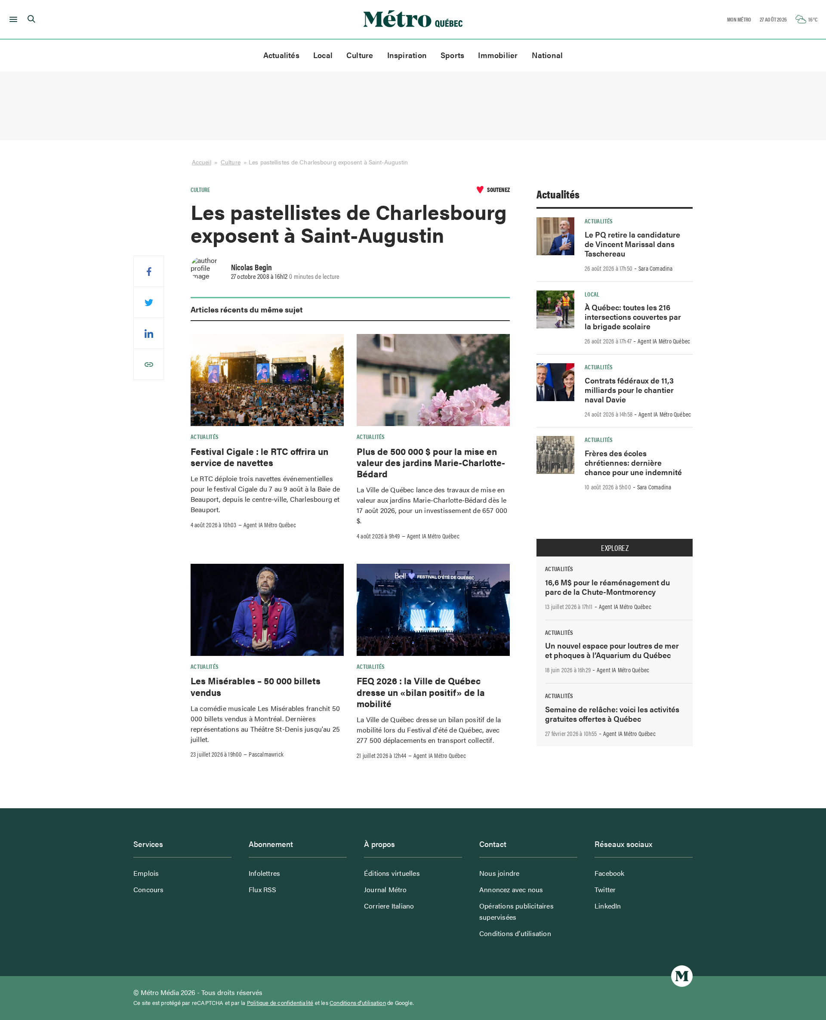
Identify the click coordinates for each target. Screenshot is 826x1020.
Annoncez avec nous (511, 889)
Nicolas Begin (251, 267)
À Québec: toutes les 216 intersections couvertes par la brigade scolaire (633, 316)
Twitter (605, 889)
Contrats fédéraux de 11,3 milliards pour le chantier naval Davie (629, 390)
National (547, 54)
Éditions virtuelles (392, 873)
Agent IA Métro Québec (269, 524)
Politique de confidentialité (280, 1003)
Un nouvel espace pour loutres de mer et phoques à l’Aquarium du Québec (612, 650)
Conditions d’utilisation (515, 933)
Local (323, 54)
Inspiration (407, 54)
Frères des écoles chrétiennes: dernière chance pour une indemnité (633, 462)
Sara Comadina (655, 268)
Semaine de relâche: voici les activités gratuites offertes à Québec (612, 714)
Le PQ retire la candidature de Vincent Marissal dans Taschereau (632, 244)
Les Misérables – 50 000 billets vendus (256, 686)
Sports (452, 54)
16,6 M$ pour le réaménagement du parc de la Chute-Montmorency (607, 587)
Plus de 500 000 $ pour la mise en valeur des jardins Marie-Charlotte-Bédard (431, 462)
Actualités (281, 54)
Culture (359, 54)
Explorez (615, 548)
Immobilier (498, 54)
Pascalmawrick (266, 754)
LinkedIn (608, 906)
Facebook (610, 873)
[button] (11, 19)
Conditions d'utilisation (358, 1003)
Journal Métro (385, 889)
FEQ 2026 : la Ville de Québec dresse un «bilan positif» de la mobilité (421, 692)
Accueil (201, 162)
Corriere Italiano (389, 906)
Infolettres (264, 873)
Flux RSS (263, 889)
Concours (148, 889)
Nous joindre (499, 873)
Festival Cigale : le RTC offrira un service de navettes (259, 457)
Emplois (146, 873)
